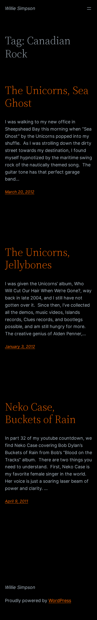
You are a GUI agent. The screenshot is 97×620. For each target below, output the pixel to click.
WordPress (59, 600)
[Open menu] (89, 8)
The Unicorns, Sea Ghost (47, 96)
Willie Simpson (20, 8)
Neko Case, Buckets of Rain (40, 413)
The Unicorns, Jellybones (37, 258)
